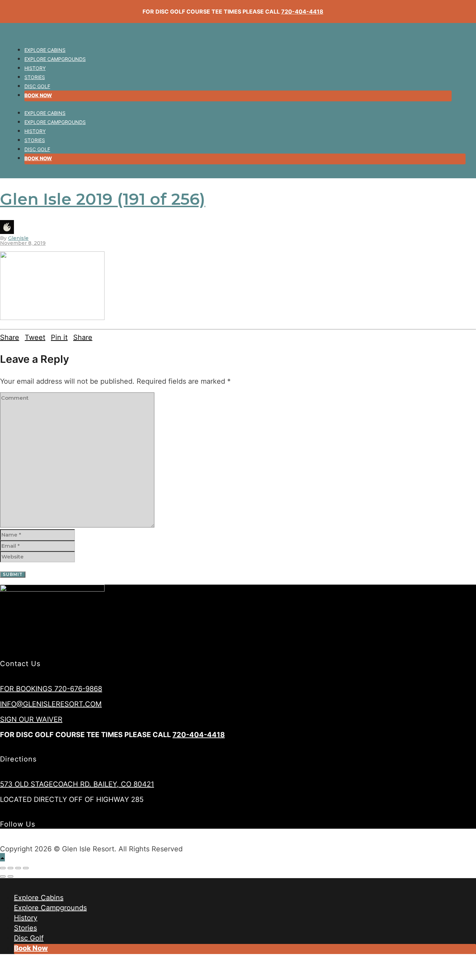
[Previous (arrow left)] (3, 876)
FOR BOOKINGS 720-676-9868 (51, 689)
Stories (34, 77)
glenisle (18, 238)
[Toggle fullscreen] (18, 868)
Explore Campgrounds (55, 59)
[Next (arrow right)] (10, 876)
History (35, 68)
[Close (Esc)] (3, 868)
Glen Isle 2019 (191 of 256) (102, 199)
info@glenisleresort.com (51, 704)
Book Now (38, 95)
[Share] (10, 868)
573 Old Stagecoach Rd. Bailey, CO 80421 (77, 784)
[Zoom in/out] (26, 868)
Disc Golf (37, 86)
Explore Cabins (45, 50)
